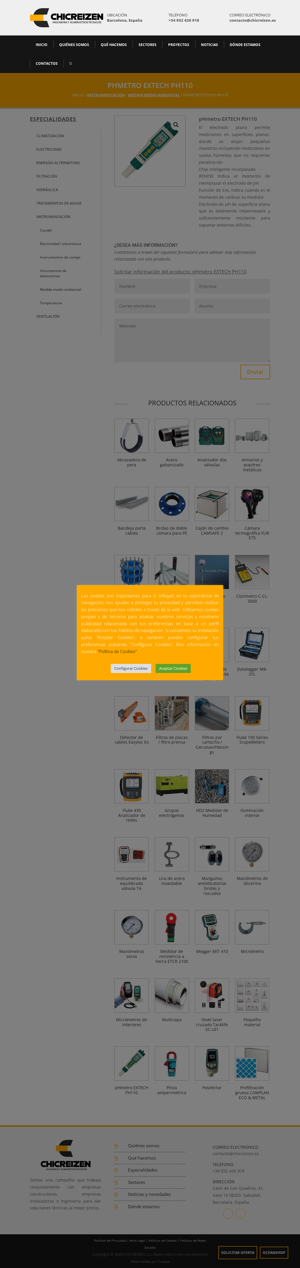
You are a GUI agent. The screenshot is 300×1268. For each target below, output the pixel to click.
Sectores (147, 44)
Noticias (209, 44)
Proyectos (178, 44)
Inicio (41, 44)
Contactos (47, 63)
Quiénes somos (74, 44)
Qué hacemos (114, 44)
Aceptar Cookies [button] (173, 668)
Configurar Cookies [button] (131, 668)
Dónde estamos (245, 44)
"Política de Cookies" (117, 651)
